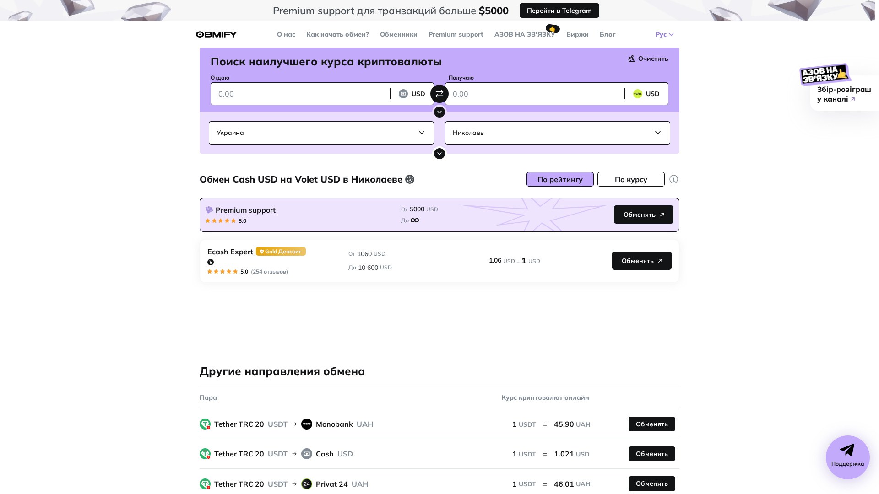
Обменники (399, 34)
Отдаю (220, 77)
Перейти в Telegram (559, 10)
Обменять (640, 214)
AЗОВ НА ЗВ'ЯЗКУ (524, 34)
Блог (608, 34)
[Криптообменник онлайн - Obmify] (216, 34)
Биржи (577, 34)
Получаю (461, 77)
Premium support (456, 34)
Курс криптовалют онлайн (545, 397)
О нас (286, 34)
